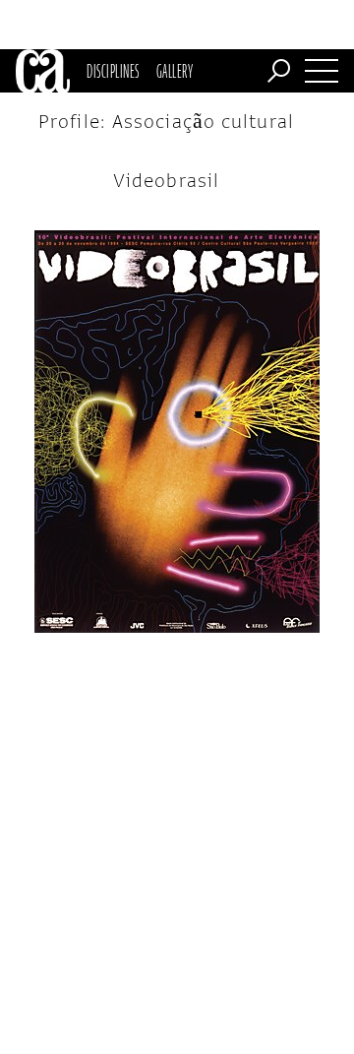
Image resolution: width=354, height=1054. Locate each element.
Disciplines (113, 71)
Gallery (174, 71)
